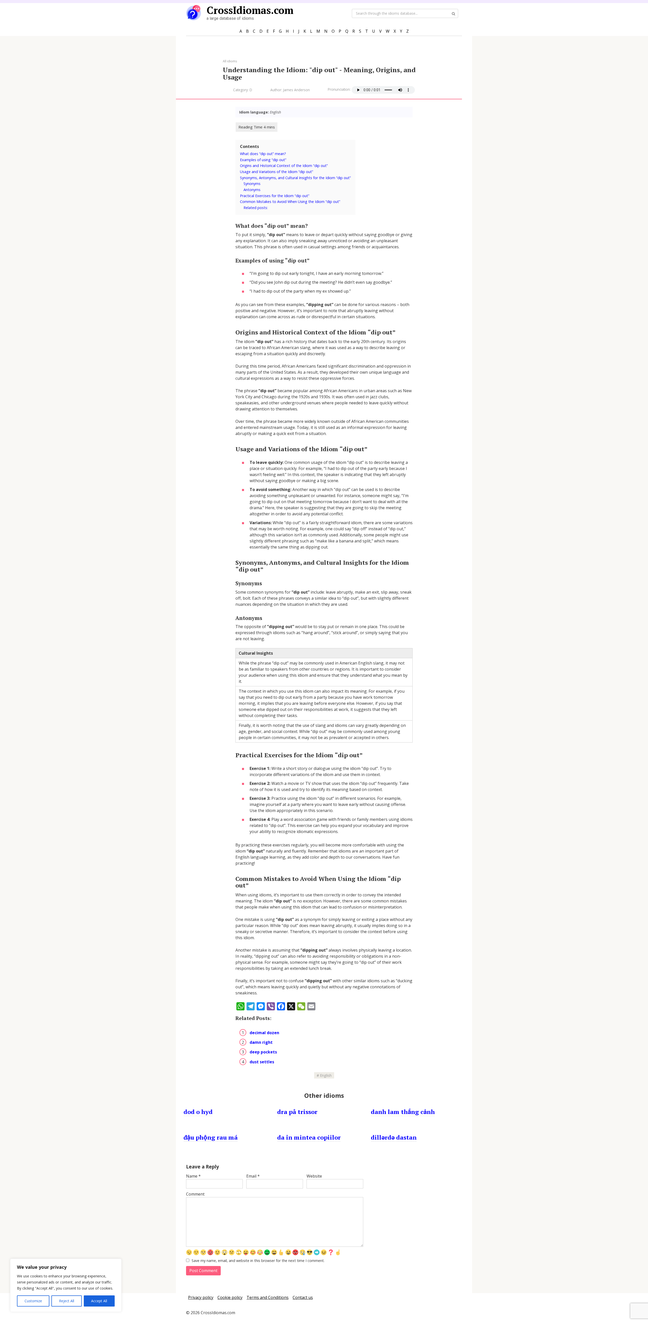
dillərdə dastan (394, 1137)
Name (193, 1176)
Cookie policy (229, 1297)
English (326, 1075)
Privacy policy (200, 1297)
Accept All (99, 1300)
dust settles (262, 1062)
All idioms (230, 61)
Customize (33, 1300)
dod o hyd (198, 1112)
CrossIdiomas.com (250, 10)
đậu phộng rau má (211, 1137)
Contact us (303, 1297)
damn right (261, 1042)
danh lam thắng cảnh (403, 1112)
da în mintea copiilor (309, 1137)
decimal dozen (264, 1032)
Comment (195, 1194)
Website (314, 1176)
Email (253, 1176)
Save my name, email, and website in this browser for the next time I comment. (258, 1260)
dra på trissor (297, 1112)
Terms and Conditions (268, 1297)
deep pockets (263, 1052)
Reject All (66, 1300)
